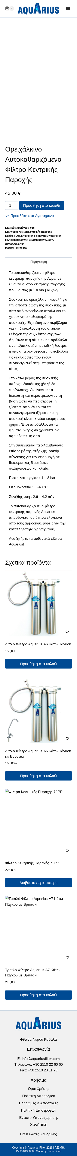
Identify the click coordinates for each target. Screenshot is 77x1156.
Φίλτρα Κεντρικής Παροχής (35, 231)
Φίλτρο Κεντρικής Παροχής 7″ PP (32, 863)
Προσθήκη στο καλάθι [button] (38, 664)
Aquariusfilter (24, 235)
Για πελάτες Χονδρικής (38, 1134)
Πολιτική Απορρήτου (38, 1096)
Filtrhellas (21, 247)
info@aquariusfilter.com (41, 1059)
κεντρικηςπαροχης (16, 239)
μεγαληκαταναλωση (41, 239)
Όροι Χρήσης (38, 1089)
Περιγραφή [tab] (38, 262)
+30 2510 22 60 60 (48, 1064)
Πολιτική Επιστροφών (38, 1110)
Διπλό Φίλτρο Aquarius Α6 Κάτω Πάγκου (38, 644)
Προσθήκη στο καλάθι (41, 205)
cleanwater (40, 235)
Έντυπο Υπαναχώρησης (38, 1118)
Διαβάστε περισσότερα (38, 883)
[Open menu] (68, 8)
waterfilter (55, 235)
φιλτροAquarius (14, 243)
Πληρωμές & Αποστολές (38, 1103)
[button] (29, 216)
